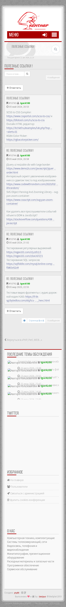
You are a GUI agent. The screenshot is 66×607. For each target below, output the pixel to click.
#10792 (12, 283)
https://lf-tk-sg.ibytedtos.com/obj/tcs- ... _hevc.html (28, 298)
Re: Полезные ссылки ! (20, 151)
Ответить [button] (15, 87)
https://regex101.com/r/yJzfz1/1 (23, 252)
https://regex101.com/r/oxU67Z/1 (24, 256)
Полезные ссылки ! (18, 66)
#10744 (12, 155)
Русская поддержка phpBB (17, 603)
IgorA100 (25, 103)
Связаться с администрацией (27, 493)
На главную (17, 480)
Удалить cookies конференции (27, 500)
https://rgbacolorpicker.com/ (22, 139)
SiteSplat (42, 597)
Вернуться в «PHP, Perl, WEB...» (24, 340)
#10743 (12, 103)
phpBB (16, 593)
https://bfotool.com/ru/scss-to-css (25, 120)
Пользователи (18, 486)
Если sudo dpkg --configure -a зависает (39, 385)
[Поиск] (27, 74)
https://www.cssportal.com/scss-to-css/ (28, 116)
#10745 (12, 239)
